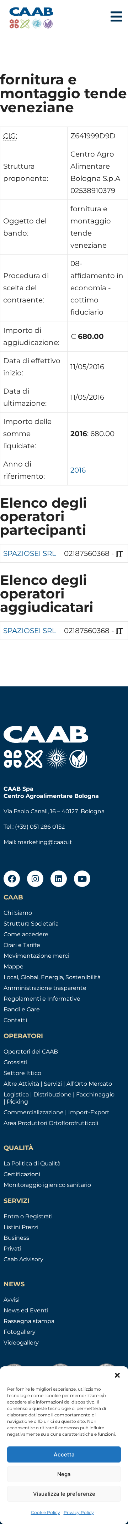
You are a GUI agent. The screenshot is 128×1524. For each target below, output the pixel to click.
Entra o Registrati (28, 1216)
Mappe (13, 966)
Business (16, 1237)
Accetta (64, 1454)
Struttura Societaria (31, 923)
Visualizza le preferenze (64, 1493)
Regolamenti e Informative (42, 998)
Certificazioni (22, 1174)
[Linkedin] (58, 878)
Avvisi (12, 1299)
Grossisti (15, 1062)
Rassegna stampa (29, 1321)
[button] (117, 1375)
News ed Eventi (26, 1310)
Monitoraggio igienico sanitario (47, 1185)
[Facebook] (12, 878)
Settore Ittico (22, 1073)
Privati (12, 1248)
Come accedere (26, 934)
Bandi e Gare (22, 1009)
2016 (78, 470)
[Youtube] (82, 878)
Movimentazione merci (36, 955)
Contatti (15, 1020)
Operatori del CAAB (31, 1051)
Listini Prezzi (21, 1227)
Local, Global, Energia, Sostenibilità (52, 977)
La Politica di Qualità (32, 1163)
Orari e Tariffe (22, 945)
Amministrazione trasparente (45, 988)
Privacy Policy (79, 1512)
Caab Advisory (23, 1259)
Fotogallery (20, 1331)
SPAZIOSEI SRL (29, 553)
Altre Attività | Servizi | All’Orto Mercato (58, 1083)
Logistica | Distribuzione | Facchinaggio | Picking (59, 1098)
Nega (64, 1474)
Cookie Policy (45, 1512)
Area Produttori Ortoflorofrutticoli (51, 1123)
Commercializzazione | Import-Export (57, 1112)
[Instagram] (35, 878)
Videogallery (21, 1342)
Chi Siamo (18, 912)
